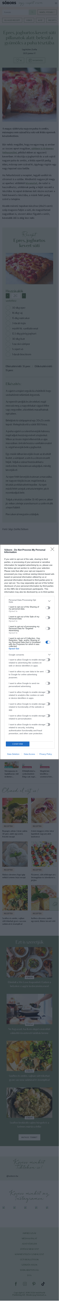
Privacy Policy (45, 754)
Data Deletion (13, 754)
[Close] (53, 550)
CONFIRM (17, 744)
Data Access (29, 754)
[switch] (48, 607)
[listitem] (29, 601)
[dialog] (29, 652)
